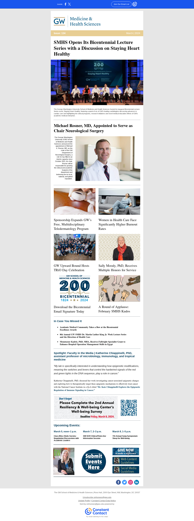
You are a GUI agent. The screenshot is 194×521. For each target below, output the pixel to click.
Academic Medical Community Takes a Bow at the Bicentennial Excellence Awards (89, 328)
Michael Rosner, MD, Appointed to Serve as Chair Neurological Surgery (93, 128)
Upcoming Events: (67, 425)
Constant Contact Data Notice (103, 501)
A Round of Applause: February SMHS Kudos (114, 308)
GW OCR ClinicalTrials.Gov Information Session (94, 437)
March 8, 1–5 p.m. (121, 431)
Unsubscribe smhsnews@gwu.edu (97, 497)
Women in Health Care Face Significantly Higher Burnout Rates (118, 224)
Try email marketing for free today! (97, 516)
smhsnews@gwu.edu (95, 504)
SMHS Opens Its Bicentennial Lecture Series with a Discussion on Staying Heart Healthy (97, 47)
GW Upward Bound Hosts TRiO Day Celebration (71, 267)
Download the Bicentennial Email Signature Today (72, 309)
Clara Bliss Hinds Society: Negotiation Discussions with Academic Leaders (66, 438)
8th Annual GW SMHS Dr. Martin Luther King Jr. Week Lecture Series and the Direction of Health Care (93, 336)
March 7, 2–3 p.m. (92, 431)
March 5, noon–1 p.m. (65, 431)
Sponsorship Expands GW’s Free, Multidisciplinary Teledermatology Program (73, 224)
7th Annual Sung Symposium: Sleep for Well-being (125, 437)
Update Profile (84, 501)
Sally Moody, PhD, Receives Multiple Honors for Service (118, 267)
